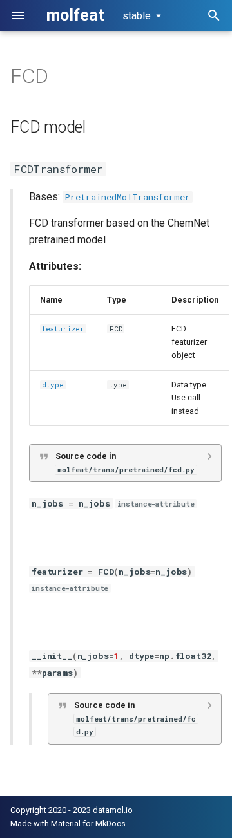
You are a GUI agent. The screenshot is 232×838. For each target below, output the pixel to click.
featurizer (63, 328)
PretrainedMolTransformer (127, 197)
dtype (53, 384)
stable (136, 16)
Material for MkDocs (88, 823)
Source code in (125, 462)
